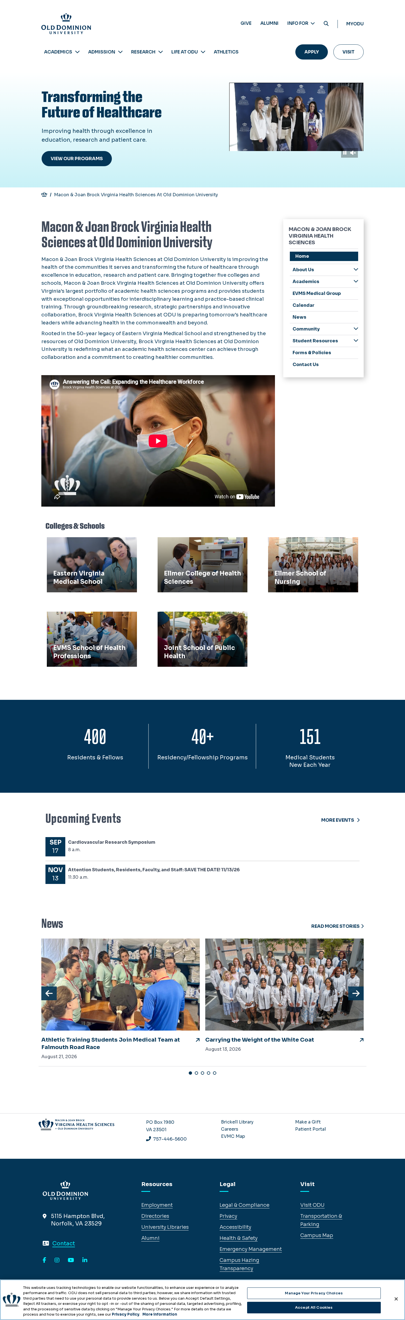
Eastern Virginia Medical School (89, 543)
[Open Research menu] (160, 52)
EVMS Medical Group (317, 293)
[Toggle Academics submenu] (356, 281)
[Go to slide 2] (196, 1073)
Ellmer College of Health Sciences (202, 543)
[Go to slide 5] (214, 1073)
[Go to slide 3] (202, 1073)
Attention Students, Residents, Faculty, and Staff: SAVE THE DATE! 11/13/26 (154, 870)
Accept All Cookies (314, 1307)
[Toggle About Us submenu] (356, 269)
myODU (355, 24)
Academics (58, 52)
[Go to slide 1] (190, 1073)
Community (306, 329)
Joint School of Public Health (196, 618)
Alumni (269, 23)
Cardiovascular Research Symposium (111, 842)
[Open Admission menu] (120, 52)
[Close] (396, 1299)
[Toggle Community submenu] (356, 329)
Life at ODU (184, 52)
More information (159, 1314)
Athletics (226, 52)
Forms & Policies (312, 353)
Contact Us (306, 364)
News (299, 317)
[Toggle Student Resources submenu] (356, 341)
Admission (101, 52)
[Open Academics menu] (77, 52)
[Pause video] (344, 152)
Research (143, 52)
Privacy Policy (125, 1314)
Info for (298, 23)
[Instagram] (57, 1260)
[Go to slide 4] (208, 1073)
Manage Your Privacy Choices (314, 1293)
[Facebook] (44, 1260)
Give (246, 23)
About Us (303, 270)
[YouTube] (71, 1260)
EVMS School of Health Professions (78, 622)
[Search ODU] (326, 24)
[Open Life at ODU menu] (203, 52)
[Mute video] (353, 152)
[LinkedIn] (84, 1260)
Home (302, 256)
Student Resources (315, 341)
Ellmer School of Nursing (301, 543)
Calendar (303, 305)
